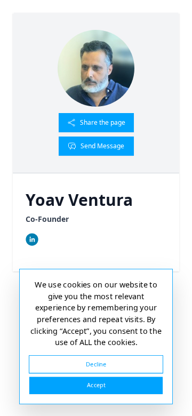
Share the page (102, 122)
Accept (96, 385)
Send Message (102, 145)
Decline (96, 364)
